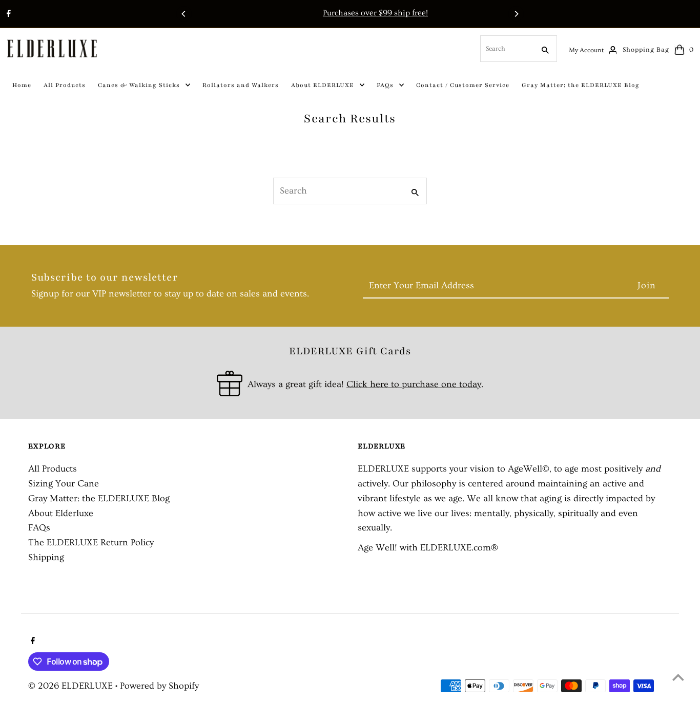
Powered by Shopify (159, 685)
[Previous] (184, 14)
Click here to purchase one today (413, 384)
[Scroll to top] (678, 677)
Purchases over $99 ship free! (352, 12)
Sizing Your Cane (63, 483)
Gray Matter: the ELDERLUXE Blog (99, 498)
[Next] (516, 14)
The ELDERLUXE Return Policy (91, 542)
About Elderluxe (60, 513)
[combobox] (506, 48)
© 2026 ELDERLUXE (71, 685)
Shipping (46, 557)
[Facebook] (7, 15)
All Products (52, 468)
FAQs (39, 527)
